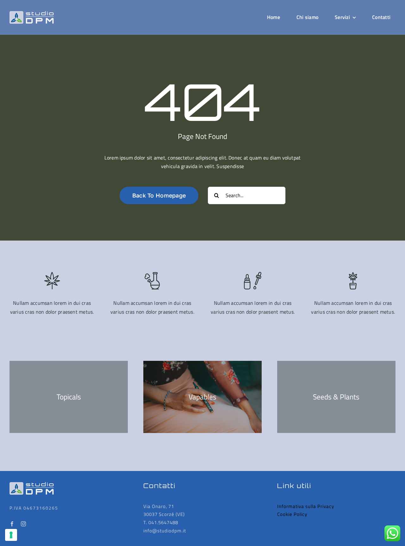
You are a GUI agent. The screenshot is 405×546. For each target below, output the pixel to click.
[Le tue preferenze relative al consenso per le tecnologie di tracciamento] (11, 535)
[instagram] (23, 523)
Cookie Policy (292, 514)
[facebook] (12, 523)
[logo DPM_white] (31, 13)
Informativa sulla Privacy (305, 506)
